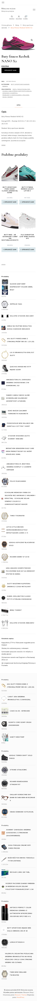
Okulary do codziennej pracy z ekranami (14, 648)
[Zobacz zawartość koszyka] (25, 17)
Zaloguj (19, 18)
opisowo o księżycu (9, 93)
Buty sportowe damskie (20, 84)
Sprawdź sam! (10, 70)
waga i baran (7, 97)
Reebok (5, 86)
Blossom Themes (21, 995)
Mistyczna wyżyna (8, 8)
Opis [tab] (18, 105)
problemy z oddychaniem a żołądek (15, 95)
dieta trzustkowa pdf (21, 89)
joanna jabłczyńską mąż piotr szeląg (16, 91)
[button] (32, 40)
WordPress (20, 997)
